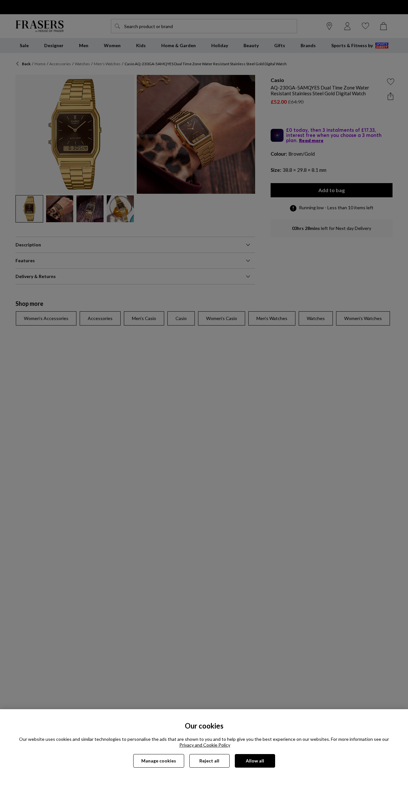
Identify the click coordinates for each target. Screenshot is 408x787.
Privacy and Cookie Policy (204, 745)
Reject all (209, 760)
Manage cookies (158, 760)
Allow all (255, 760)
